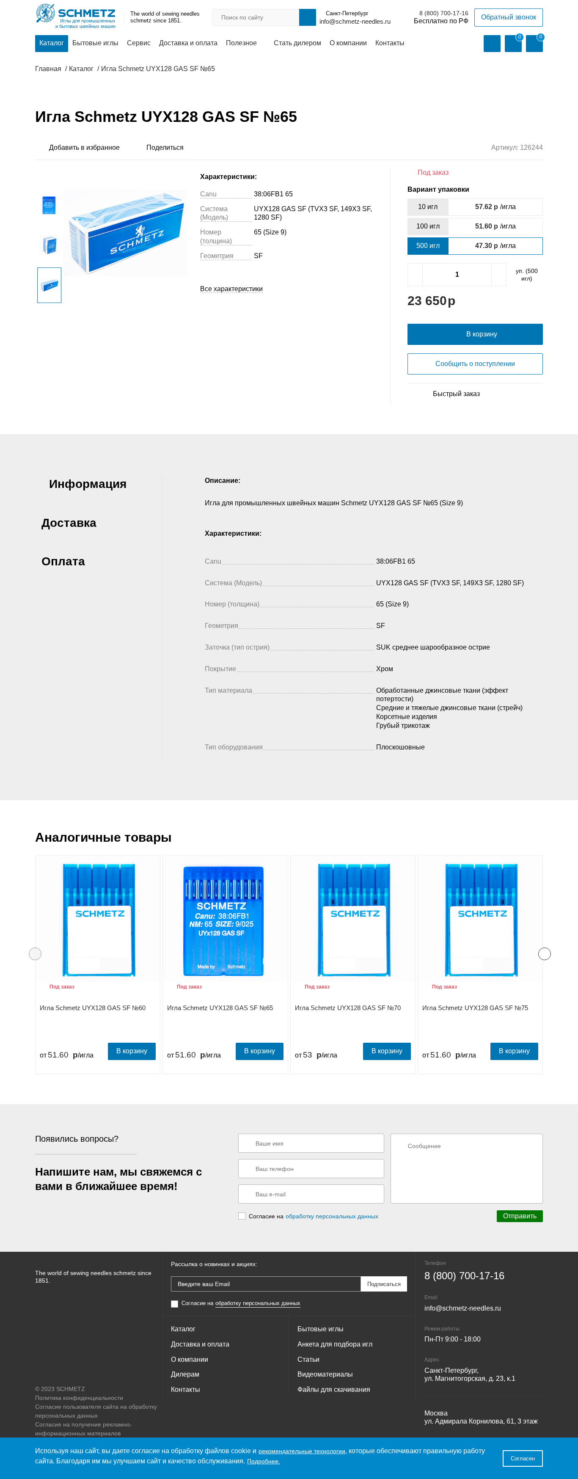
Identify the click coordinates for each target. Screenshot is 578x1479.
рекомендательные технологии (302, 1451)
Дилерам (185, 1374)
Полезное (241, 43)
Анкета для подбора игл (334, 1344)
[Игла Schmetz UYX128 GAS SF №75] (480, 919)
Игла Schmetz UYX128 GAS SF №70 (348, 1007)
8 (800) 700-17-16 (443, 13)
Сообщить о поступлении (475, 363)
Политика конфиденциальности (79, 1397)
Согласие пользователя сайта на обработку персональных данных (96, 1411)
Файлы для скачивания (333, 1389)
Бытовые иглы (95, 43)
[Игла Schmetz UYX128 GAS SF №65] (225, 919)
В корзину (131, 1051)
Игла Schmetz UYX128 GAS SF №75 (475, 1007)
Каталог (51, 43)
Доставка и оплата (188, 43)
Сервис (139, 43)
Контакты (390, 43)
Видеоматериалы (325, 1374)
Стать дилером (297, 43)
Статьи (308, 1359)
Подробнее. (263, 1461)
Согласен (523, 1458)
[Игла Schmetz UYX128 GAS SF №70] (353, 919)
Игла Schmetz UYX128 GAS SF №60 (93, 1007)
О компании (348, 43)
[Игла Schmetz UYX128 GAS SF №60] (98, 919)
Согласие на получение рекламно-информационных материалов (83, 1429)
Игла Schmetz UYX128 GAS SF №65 (220, 1007)
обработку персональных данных (332, 1216)
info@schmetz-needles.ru (355, 21)
